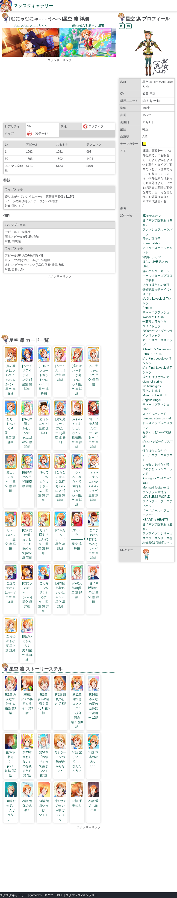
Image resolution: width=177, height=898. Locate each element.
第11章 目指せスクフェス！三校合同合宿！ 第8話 (77, 710)
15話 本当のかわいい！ (93, 759)
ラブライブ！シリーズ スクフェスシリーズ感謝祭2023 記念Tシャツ (157, 538)
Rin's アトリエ (152, 354)
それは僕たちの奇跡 (155, 285)
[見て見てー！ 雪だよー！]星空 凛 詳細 (61, 430)
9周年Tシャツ (151, 257)
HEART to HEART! (155, 519)
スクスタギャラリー (33, 5)
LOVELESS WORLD (156, 496)
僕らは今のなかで (154, 450)
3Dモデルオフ (151, 215)
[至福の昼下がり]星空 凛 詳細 (10, 643)
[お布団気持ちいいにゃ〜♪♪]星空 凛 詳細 (60, 595)
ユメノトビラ (151, 326)
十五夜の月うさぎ (154, 321)
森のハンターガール (155, 271)
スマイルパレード (154, 413)
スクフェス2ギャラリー (81, 895)
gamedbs (36, 895)
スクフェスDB (53, 895)
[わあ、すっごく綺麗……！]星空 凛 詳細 (11, 430)
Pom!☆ (147, 308)
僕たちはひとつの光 (155, 377)
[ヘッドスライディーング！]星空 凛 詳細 (27, 377)
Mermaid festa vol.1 (155, 487)
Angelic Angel (151, 400)
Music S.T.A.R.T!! (154, 395)
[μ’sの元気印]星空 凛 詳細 (76, 590)
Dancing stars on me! (156, 418)
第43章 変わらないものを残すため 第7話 (27, 764)
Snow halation (151, 243)
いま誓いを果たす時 (155, 464)
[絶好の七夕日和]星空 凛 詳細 (27, 479)
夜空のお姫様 (151, 390)
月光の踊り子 (151, 238)
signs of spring (152, 381)
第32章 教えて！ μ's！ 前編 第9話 (11, 764)
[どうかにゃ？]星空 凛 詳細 (44, 426)
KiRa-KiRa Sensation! (156, 349)
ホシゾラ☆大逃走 (154, 492)
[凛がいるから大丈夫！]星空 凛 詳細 (27, 648)
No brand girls (151, 386)
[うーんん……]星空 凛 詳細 (60, 372)
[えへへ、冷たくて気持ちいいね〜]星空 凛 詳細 (76, 488)
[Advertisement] (59, 91)
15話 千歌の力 (77, 803)
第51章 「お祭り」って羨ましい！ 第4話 (43, 764)
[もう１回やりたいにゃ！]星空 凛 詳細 (43, 541)
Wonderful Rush (153, 317)
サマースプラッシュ (155, 312)
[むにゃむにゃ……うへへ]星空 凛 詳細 (27, 595)
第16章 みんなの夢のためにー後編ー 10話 (93, 706)
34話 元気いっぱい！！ (44, 807)
